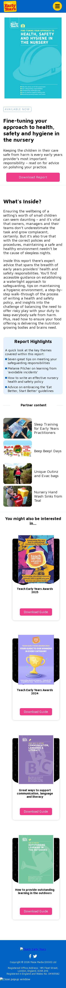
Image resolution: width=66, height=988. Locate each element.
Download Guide (36, 612)
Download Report (33, 177)
